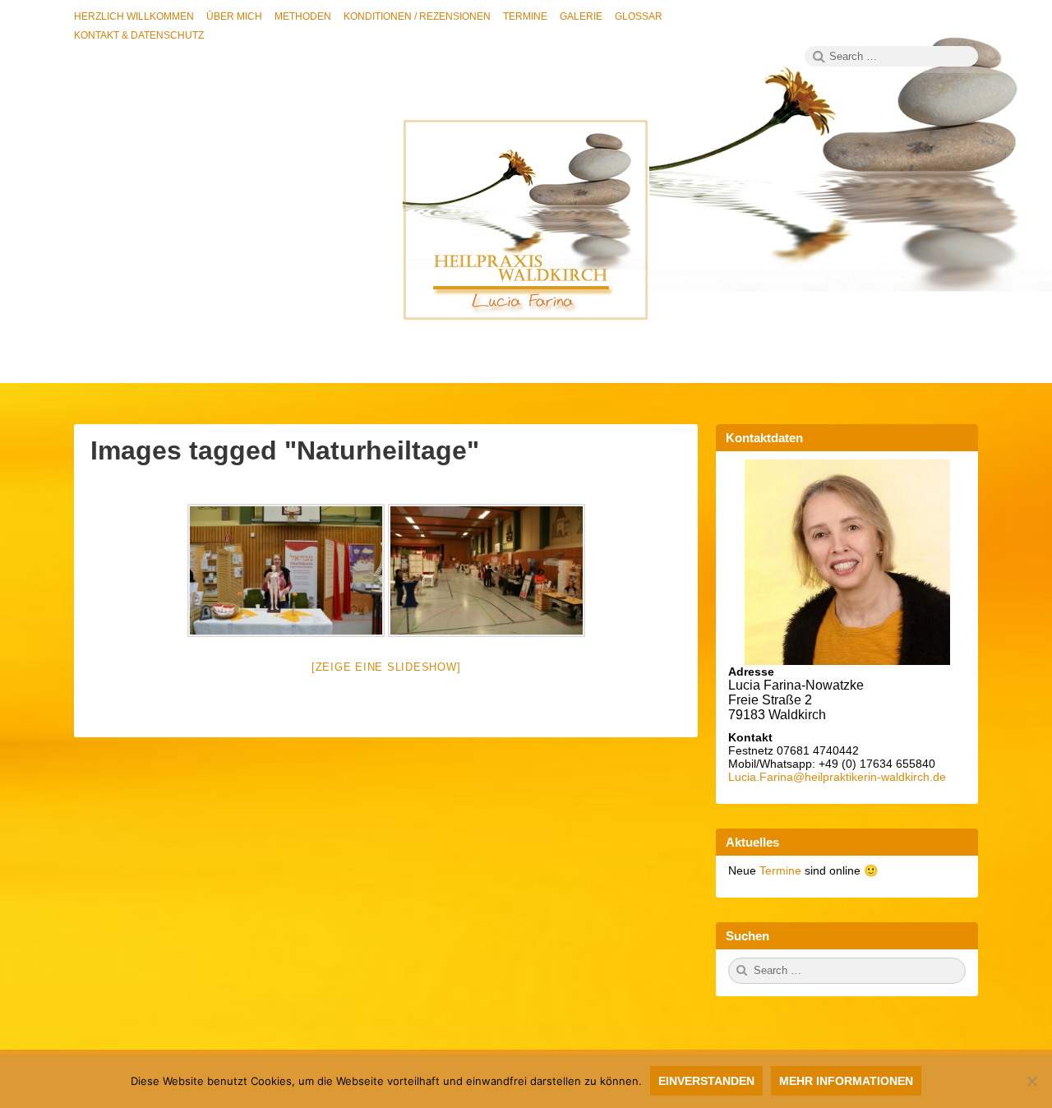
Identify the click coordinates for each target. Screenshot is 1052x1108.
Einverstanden (706, 1080)
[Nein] (1031, 1081)
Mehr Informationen (846, 1080)
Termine (782, 870)
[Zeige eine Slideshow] (386, 667)
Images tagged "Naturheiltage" (284, 450)
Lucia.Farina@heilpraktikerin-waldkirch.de (837, 776)
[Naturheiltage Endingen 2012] (286, 570)
